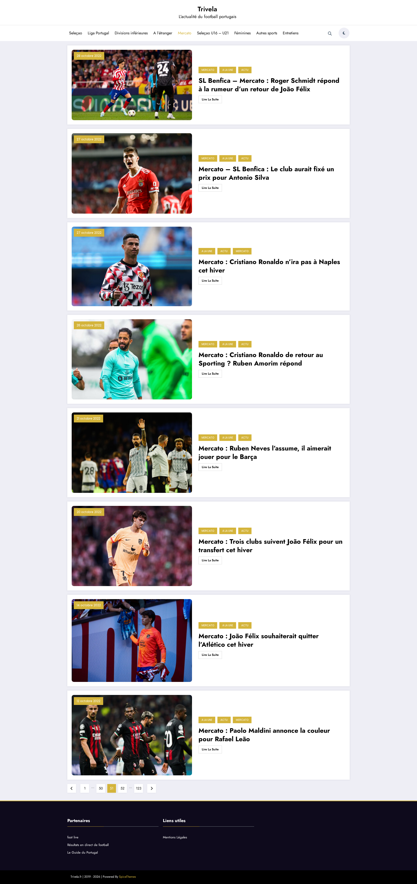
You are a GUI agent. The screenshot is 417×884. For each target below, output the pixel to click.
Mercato (184, 33)
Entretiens (290, 33)
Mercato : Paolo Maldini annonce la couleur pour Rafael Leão (264, 734)
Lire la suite (210, 99)
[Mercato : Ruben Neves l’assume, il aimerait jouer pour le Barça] (132, 452)
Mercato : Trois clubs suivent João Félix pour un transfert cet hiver (271, 545)
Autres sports (266, 33)
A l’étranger (162, 33)
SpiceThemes (127, 876)
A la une (227, 70)
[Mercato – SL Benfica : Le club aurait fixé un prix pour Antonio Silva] (132, 173)
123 (138, 788)
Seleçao (75, 33)
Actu (244, 70)
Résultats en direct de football (88, 844)
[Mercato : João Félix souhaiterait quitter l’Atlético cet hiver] (132, 640)
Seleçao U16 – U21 (213, 33)
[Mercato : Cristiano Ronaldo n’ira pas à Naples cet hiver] (132, 266)
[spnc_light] (344, 33)
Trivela (207, 9)
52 (122, 788)
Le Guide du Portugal (82, 852)
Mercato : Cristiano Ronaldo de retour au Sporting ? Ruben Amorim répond (261, 359)
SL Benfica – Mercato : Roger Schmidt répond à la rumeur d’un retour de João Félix (269, 84)
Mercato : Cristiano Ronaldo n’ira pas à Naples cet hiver (269, 266)
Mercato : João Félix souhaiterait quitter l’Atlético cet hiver (259, 640)
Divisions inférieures (131, 33)
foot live (72, 837)
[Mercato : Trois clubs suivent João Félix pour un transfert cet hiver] (132, 546)
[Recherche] (329, 33)
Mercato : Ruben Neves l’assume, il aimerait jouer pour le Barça (265, 452)
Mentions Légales (175, 837)
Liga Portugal (98, 33)
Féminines (242, 33)
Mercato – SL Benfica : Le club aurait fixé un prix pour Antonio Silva (266, 173)
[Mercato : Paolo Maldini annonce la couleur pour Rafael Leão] (132, 735)
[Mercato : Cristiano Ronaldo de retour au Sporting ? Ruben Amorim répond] (132, 359)
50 (101, 788)
